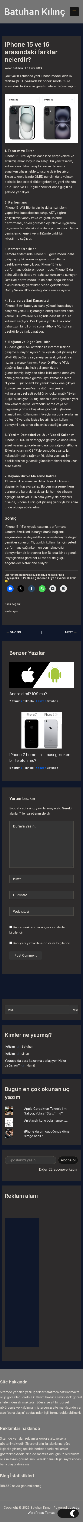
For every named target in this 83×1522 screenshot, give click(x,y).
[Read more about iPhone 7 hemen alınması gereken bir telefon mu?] (41, 730)
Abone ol (68, 1160)
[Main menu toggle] (74, 11)
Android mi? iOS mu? (28, 693)
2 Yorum (14, 701)
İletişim (10, 1046)
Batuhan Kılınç (34, 11)
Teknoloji (29, 701)
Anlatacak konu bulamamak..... (46, 1120)
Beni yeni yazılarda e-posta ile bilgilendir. (41, 943)
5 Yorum (14, 767)
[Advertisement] (22, 1282)
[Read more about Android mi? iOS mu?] (41, 674)
